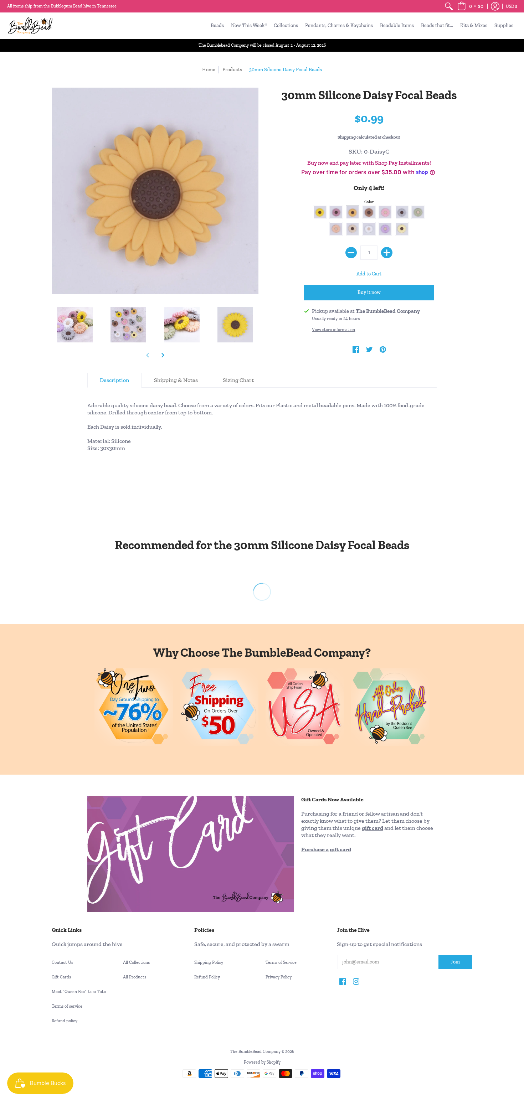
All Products (134, 977)
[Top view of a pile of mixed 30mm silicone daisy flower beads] (128, 324)
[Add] (386, 252)
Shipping (347, 137)
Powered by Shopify (262, 1062)
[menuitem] (448, 6)
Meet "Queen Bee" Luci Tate (79, 991)
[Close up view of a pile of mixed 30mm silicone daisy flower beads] (75, 324)
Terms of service (67, 1006)
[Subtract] (351, 252)
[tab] (114, 380)
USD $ (511, 6)
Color (369, 202)
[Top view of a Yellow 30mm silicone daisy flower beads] (235, 324)
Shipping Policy (208, 962)
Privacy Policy (279, 977)
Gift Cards (61, 977)
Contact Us (62, 962)
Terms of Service (281, 962)
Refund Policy (207, 977)
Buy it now (369, 292)
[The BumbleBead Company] (30, 25)
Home (208, 70)
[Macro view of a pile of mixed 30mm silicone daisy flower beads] (182, 324)
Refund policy (64, 1020)
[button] (470, 6)
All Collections (136, 962)
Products (232, 70)
